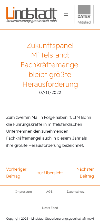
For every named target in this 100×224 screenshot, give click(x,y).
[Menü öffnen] (66, 15)
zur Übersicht (50, 172)
